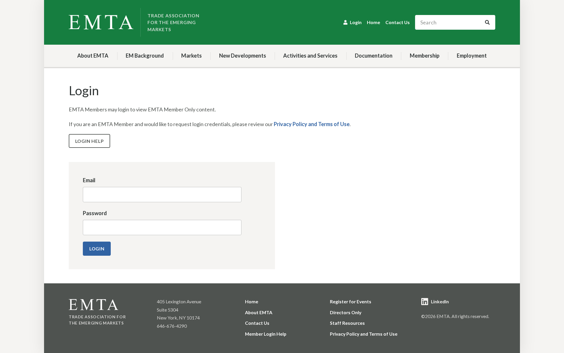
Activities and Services (310, 55)
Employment (472, 55)
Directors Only (345, 312)
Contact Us (397, 22)
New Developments (242, 55)
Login (356, 22)
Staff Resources (347, 323)
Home (373, 22)
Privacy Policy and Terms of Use (312, 124)
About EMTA (92, 55)
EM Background (145, 55)
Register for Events (350, 301)
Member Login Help (265, 334)
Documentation (373, 55)
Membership (424, 55)
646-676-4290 (172, 326)
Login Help (89, 141)
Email (89, 180)
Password (95, 213)
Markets (191, 55)
